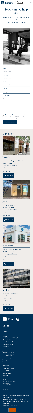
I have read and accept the (15, 114)
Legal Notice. (6, 405)
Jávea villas (5, 361)
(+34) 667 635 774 (12, 298)
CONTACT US (10, 122)
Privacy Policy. (14, 405)
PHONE (5, 89)
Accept (12, 410)
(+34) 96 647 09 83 (8, 370)
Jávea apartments (7, 359)
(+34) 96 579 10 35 (7, 355)
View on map (6, 171)
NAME (4, 68)
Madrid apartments (7, 388)
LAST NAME (6, 75)
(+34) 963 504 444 (12, 165)
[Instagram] (4, 325)
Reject (5, 410)
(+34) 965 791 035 (12, 210)
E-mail (4, 167)
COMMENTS (6, 96)
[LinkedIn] (8, 325)
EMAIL (4, 82)
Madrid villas (6, 390)
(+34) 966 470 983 (12, 254)
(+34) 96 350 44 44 (8, 341)
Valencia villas (6, 346)
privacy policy (22, 114)
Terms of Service (11, 118)
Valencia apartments (8, 344)
